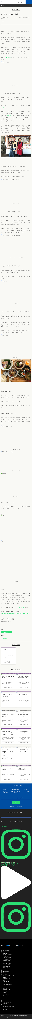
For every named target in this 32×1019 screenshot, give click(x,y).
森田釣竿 (9, 115)
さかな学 (8, 57)
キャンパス (5, 1000)
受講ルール (5, 967)
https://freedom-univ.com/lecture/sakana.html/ (16, 613)
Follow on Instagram (5, 934)
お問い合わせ (3, 1015)
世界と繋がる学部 (7, 959)
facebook (18, 2)
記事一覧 (5, 988)
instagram (21, 2)
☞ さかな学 (4, 638)
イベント (5, 974)
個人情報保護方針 (23, 1015)
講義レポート (6, 953)
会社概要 (16, 1015)
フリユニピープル (7, 978)
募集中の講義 (6, 951)
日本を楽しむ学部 (7, 963)
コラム (4, 992)
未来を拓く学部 (6, 964)
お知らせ (5, 996)
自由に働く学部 (6, 966)
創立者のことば (6, 972)
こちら (16, 806)
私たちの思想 (6, 971)
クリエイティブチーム (8, 984)
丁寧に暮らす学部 (7, 957)
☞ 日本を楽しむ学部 (6, 632)
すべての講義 (6, 950)
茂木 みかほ (21, 607)
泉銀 (4, 107)
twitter (24, 2)
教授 (4, 980)
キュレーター (6, 981)
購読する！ (16, 802)
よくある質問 (10, 1015)
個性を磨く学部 (6, 960)
